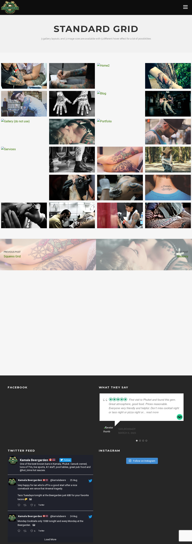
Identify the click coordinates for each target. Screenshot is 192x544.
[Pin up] (72, 131)
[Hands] (72, 104)
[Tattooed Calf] (72, 159)
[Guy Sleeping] (168, 215)
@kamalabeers (58, 480)
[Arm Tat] (168, 76)
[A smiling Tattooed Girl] (24, 104)
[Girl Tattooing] (120, 215)
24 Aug (73, 516)
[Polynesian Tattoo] (72, 187)
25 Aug (73, 480)
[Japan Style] (120, 187)
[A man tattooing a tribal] (72, 215)
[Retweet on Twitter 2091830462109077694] (26, 531)
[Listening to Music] (24, 76)
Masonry (182, 254)
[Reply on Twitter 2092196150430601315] (20, 505)
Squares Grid (12, 254)
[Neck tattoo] (168, 131)
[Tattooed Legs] (120, 159)
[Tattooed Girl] (168, 159)
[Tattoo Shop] (168, 104)
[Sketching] (72, 76)
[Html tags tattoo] (168, 187)
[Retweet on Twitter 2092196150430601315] (26, 505)
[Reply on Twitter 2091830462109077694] (20, 531)
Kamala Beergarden (30, 480)
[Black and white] (24, 215)
